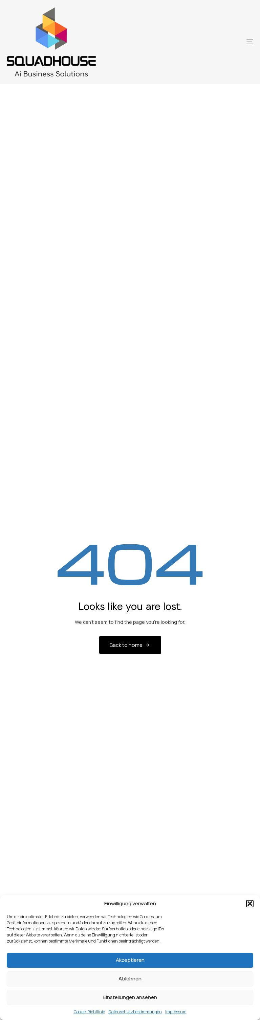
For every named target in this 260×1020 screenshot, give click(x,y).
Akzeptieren (130, 960)
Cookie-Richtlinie (89, 1012)
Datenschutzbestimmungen (135, 1012)
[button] (249, 903)
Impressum (176, 1012)
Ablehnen (130, 978)
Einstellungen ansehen (130, 997)
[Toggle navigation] (212, 42)
